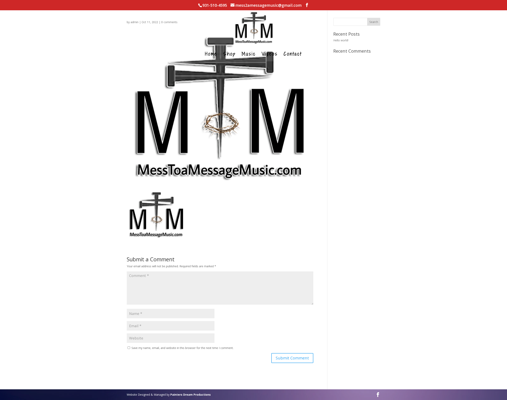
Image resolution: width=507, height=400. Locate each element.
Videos (270, 54)
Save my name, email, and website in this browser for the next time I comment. (182, 348)
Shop (229, 54)
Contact (293, 54)
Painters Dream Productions (190, 394)
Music (249, 54)
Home (211, 54)
